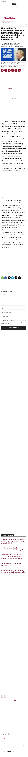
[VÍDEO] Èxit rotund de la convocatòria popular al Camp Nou (12, 549)
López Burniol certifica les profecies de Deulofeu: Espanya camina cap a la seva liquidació (13, 541)
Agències (10, 88)
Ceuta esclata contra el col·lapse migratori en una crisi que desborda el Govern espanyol (13, 572)
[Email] (19, 70)
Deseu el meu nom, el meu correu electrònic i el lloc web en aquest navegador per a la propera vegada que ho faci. (13, 322)
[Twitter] (9, 70)
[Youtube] (15, 700)
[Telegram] (12, 70)
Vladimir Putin (16, 275)
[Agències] (4, 88)
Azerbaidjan (7, 275)
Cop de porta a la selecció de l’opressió (14, 6)
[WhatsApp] (2, 70)
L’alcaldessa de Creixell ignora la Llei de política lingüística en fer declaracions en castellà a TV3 (12, 557)
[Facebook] (5, 70)
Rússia (11, 275)
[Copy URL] (15, 70)
